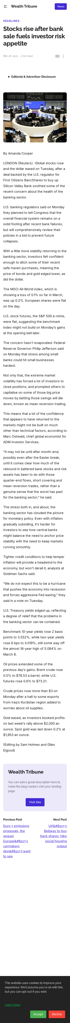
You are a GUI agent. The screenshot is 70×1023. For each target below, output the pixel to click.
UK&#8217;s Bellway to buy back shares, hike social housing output (53, 836)
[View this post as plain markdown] (57, 56)
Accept (38, 1014)
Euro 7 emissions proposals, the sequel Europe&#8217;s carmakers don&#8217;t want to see (17, 841)
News (60, 6)
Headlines (11, 21)
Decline (57, 1014)
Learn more (12, 1005)
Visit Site (35, 802)
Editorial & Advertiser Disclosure (33, 76)
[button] (5, 7)
